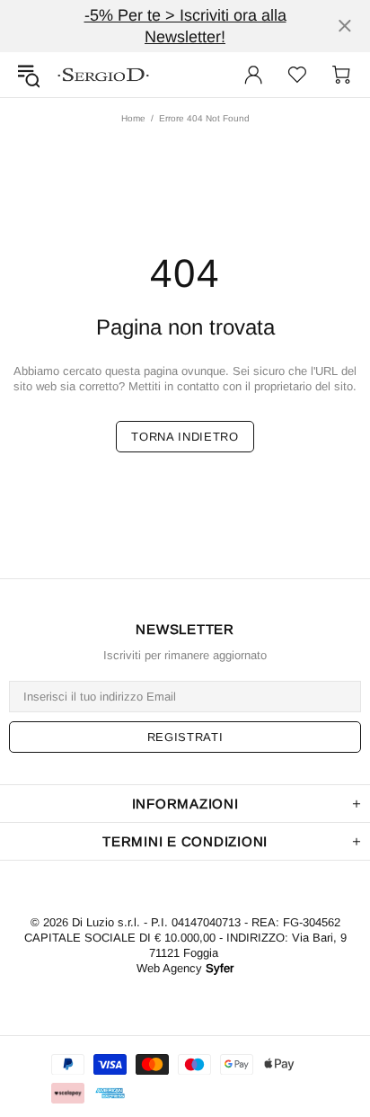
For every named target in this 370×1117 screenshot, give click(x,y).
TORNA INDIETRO (184, 436)
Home (133, 118)
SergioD (103, 75)
